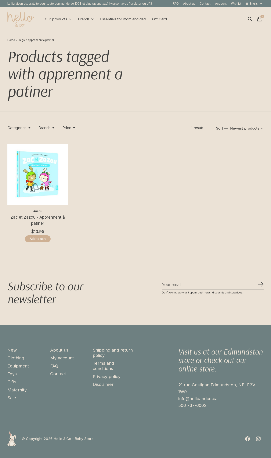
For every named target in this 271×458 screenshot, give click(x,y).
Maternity (17, 389)
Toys (12, 373)
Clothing (15, 357)
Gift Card (159, 19)
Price (66, 128)
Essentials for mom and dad (123, 19)
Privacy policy (106, 376)
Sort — (222, 128)
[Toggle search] (250, 19)
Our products (56, 19)
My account (62, 357)
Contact (205, 3)
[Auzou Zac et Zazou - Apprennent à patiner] (37, 174)
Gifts (11, 381)
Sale (11, 397)
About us (189, 3)
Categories (16, 128)
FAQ (176, 3)
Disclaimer (103, 384)
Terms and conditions (103, 365)
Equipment (18, 366)
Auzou (37, 211)
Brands (84, 19)
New (12, 350)
